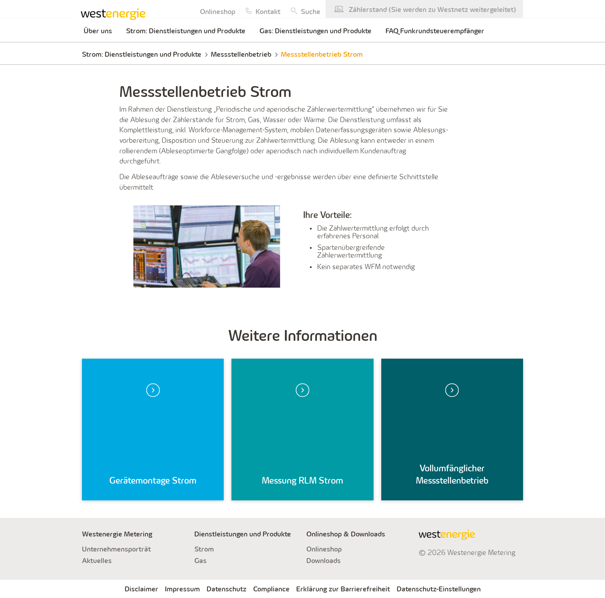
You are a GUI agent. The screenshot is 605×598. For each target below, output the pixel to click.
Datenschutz (226, 589)
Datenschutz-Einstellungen (439, 589)
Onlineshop (324, 548)
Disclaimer (141, 589)
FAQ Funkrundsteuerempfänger (434, 30)
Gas (200, 560)
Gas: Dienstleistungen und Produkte (315, 30)
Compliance (271, 589)
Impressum (182, 589)
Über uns (98, 30)
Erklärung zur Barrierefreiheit (343, 589)
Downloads (323, 560)
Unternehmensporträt (116, 548)
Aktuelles (97, 560)
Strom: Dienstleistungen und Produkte (185, 30)
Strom (204, 548)
